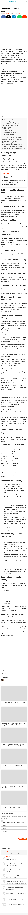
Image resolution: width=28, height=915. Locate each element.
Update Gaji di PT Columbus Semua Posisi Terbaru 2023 (15, 864)
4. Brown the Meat (7, 127)
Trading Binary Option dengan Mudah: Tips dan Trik (16, 894)
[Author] (2, 680)
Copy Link (24, 16)
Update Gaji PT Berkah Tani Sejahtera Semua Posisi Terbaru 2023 (12, 183)
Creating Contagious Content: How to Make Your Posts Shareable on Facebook (14, 745)
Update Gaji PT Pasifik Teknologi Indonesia (13, 180)
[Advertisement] (14, 33)
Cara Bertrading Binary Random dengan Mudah (14, 888)
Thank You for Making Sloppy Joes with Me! (14, 148)
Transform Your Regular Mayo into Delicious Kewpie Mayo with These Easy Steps (14, 724)
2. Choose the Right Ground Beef (11, 123)
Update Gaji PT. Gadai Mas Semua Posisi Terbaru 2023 (15, 905)
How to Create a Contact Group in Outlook (15, 870)
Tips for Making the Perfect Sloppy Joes (13, 144)
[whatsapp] (19, 16)
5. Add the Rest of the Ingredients (11, 129)
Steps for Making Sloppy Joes (10, 143)
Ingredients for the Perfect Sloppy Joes (12, 139)
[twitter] (8, 16)
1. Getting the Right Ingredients (10, 122)
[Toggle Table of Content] (24, 120)
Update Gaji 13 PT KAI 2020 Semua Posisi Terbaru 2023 (15, 858)
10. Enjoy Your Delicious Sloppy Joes (12, 137)
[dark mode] (26, 1)
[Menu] (1, 1)
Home (2, 5)
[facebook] (3, 16)
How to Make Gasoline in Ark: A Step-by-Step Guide (13, 787)
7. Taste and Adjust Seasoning (10, 132)
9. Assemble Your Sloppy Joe (10, 136)
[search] (24, 1)
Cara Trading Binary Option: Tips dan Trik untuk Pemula (15, 876)
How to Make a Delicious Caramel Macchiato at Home (11, 808)
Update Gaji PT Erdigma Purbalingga (15, 899)
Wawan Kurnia (6, 13)
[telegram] (14, 16)
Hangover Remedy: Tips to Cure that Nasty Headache (13, 176)
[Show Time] (19, 13)
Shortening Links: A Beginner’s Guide (15, 853)
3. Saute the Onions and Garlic (10, 125)
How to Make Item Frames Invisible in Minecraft (12, 766)
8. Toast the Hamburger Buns (10, 134)
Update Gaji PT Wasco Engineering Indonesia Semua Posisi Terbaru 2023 (16, 882)
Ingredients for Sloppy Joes (10, 141)
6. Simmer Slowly (7, 130)
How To (6, 5)
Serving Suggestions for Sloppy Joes (12, 146)
